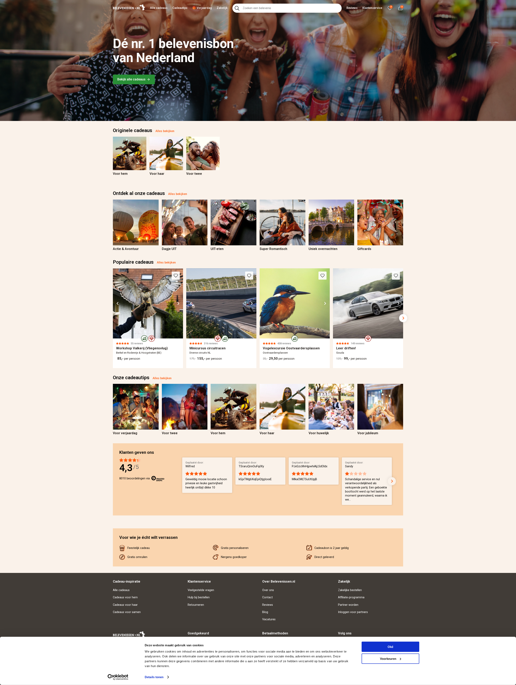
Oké (390, 647)
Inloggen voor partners (353, 612)
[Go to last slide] (118, 303)
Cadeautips (179, 8)
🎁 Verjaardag (202, 8)
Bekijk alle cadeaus (131, 79)
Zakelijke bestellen (350, 590)
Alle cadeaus (158, 8)
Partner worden (348, 605)
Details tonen (154, 677)
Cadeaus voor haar (125, 605)
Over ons (268, 590)
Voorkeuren (388, 658)
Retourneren (196, 605)
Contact (267, 597)
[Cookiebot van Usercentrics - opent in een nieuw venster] (118, 677)
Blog (265, 612)
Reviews (352, 8)
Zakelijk (222, 8)
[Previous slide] (113, 153)
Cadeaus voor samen (127, 612)
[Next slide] (403, 153)
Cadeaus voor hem (125, 597)
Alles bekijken (164, 131)
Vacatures (269, 619)
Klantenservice (372, 8)
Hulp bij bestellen (199, 597)
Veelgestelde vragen (201, 590)
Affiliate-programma (351, 597)
